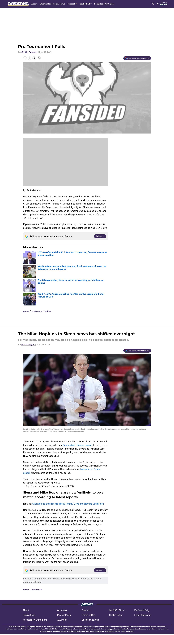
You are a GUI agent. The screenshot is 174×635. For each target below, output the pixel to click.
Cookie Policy (116, 615)
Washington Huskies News (52, 4)
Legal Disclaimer (142, 615)
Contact (86, 610)
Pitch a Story (29, 615)
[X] (153, 4)
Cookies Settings (90, 619)
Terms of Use (88, 615)
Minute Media (20, 627)
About (34, 4)
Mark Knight (28, 344)
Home (26, 311)
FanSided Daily (142, 610)
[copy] (39, 58)
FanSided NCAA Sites (104, 4)
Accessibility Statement (35, 619)
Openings (62, 610)
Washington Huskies (41, 311)
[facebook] (158, 4)
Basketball (37, 589)
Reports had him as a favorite (78, 445)
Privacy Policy (64, 615)
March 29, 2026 (67, 486)
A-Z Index (62, 619)
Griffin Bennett (29, 52)
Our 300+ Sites (116, 610)
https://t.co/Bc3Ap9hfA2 (47, 482)
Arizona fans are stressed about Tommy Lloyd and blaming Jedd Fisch (68, 503)
